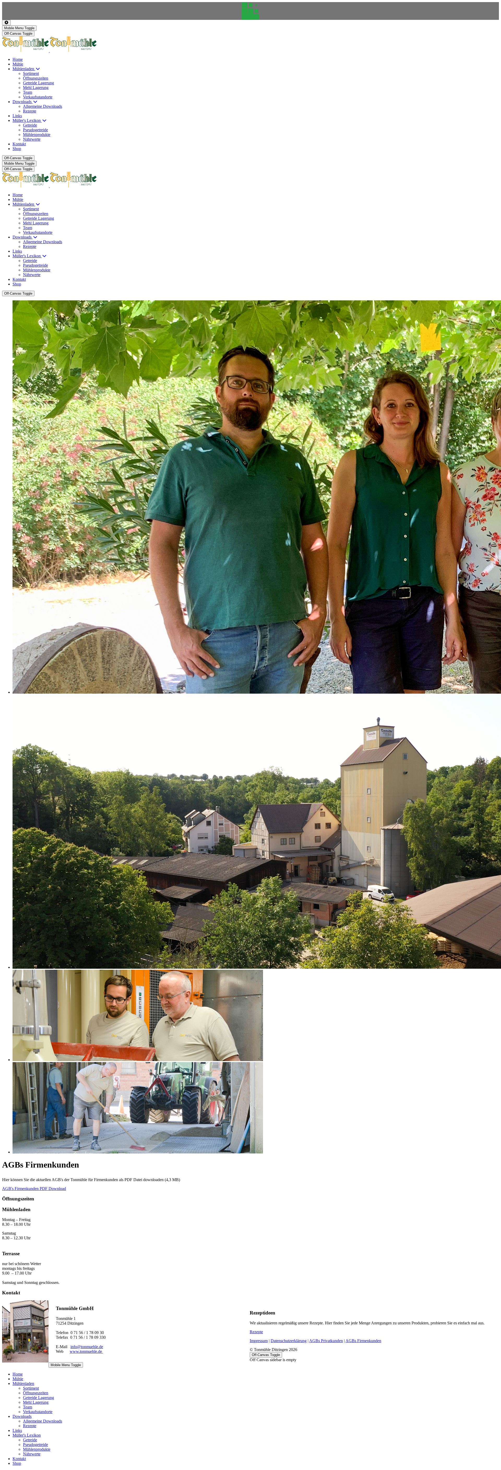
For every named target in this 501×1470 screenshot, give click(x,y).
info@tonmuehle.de (86, 1346)
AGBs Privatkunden (326, 1340)
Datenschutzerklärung (289, 1340)
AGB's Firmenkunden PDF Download (34, 1188)
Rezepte (256, 1332)
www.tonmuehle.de (86, 1351)
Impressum (259, 1340)
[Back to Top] (6, 22)
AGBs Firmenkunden (363, 1340)
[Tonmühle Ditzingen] (49, 50)
